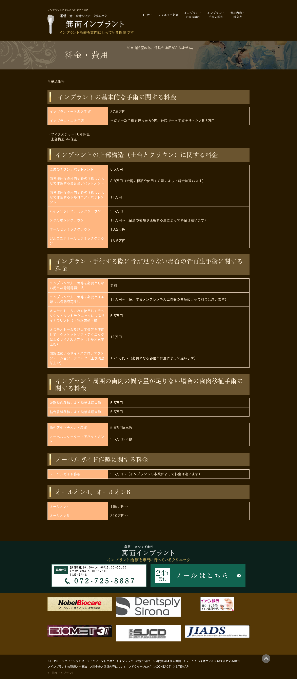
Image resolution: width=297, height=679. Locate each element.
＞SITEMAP (181, 666)
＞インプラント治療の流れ (133, 661)
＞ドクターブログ (139, 666)
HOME (147, 15)
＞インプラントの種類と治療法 (67, 666)
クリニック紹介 (168, 15)
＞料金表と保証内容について (108, 666)
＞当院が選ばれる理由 (167, 661)
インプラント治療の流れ (193, 15)
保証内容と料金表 (237, 15)
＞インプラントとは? (100, 661)
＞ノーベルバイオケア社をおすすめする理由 (211, 661)
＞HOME (53, 661)
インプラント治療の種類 (216, 15)
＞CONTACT (162, 666)
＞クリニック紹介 (73, 661)
